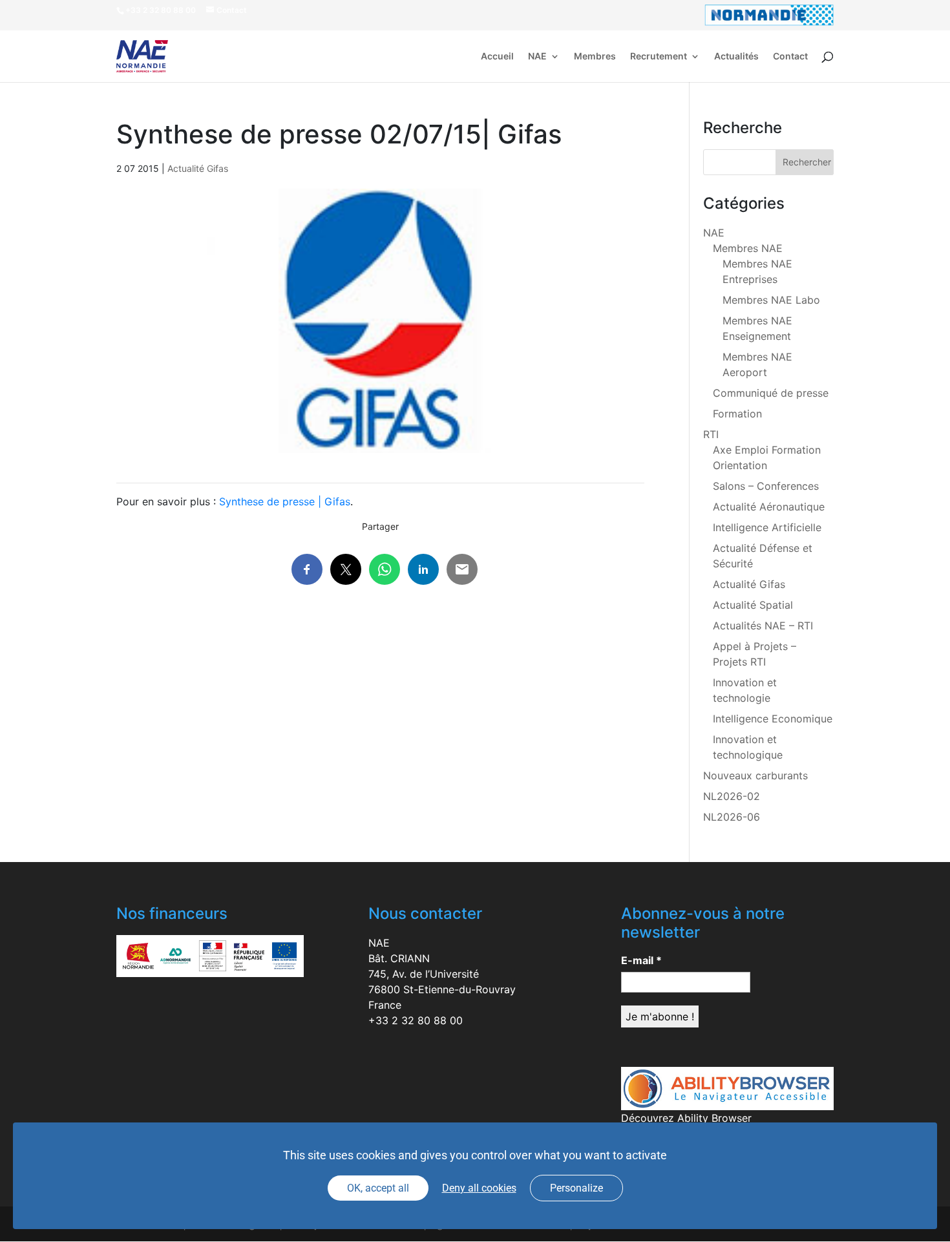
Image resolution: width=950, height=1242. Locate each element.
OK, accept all (378, 1188)
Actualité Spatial (753, 604)
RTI (711, 434)
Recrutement (658, 56)
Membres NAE (748, 248)
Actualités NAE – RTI (763, 625)
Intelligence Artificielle (767, 527)
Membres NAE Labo (771, 299)
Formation (737, 413)
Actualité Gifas (197, 168)
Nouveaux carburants (755, 775)
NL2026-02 (731, 796)
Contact (790, 56)
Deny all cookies (479, 1188)
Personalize (576, 1188)
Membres (595, 56)
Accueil (497, 56)
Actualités (736, 56)
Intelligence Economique (772, 718)
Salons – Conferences (766, 485)
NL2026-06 (731, 816)
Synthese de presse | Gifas (284, 501)
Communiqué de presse (771, 392)
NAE (537, 56)
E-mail (641, 960)
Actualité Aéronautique (769, 506)
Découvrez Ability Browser (686, 1117)
